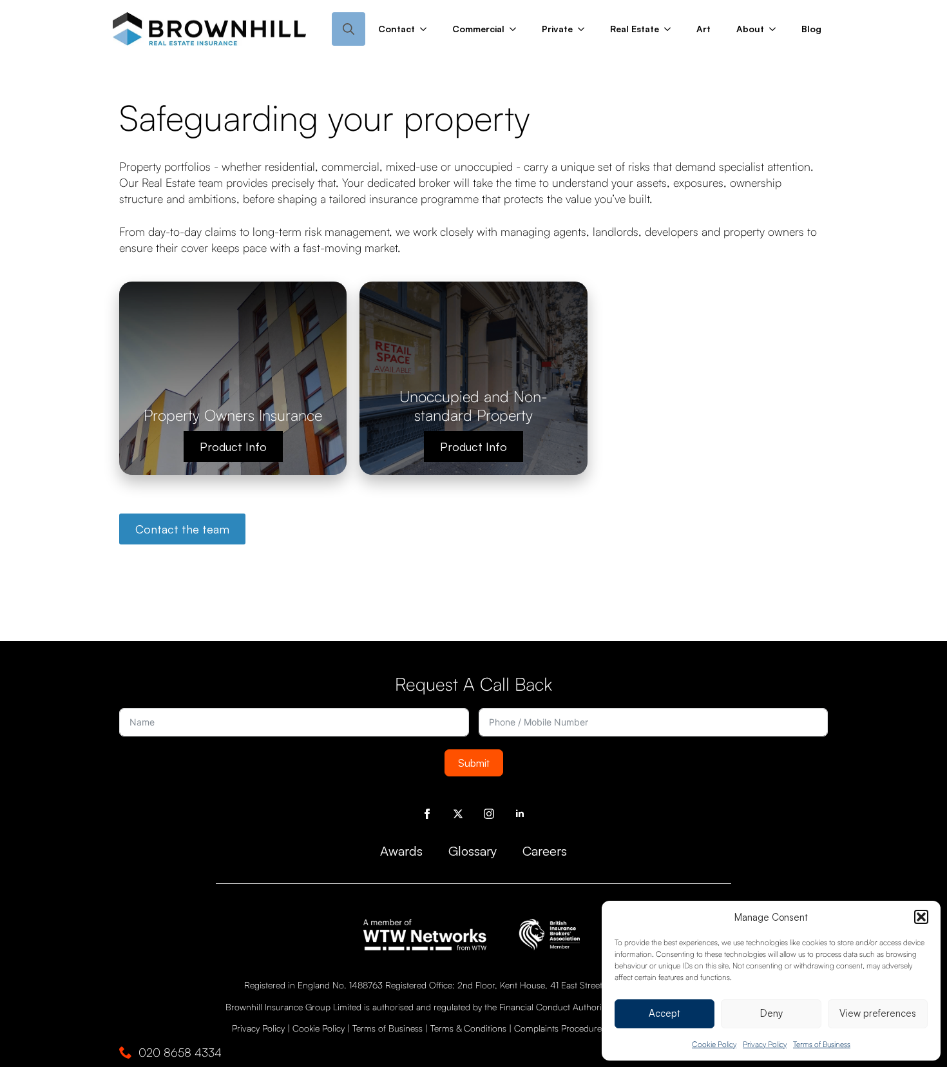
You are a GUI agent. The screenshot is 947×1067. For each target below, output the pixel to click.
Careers (544, 851)
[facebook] (427, 813)
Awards (401, 851)
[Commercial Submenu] (516, 29)
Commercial (478, 28)
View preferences (877, 1013)
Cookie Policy (714, 1044)
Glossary (472, 851)
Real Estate (634, 28)
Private (557, 28)
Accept (664, 1013)
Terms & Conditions (468, 1028)
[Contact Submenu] (427, 29)
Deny (771, 1013)
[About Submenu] (776, 29)
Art (703, 28)
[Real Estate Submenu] (671, 29)
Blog (811, 28)
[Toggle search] (348, 29)
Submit (474, 762)
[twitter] (458, 813)
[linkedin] (519, 813)
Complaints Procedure (558, 1028)
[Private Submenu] (585, 29)
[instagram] (489, 813)
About (750, 28)
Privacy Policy (765, 1044)
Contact (396, 28)
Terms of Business (821, 1044)
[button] (921, 916)
